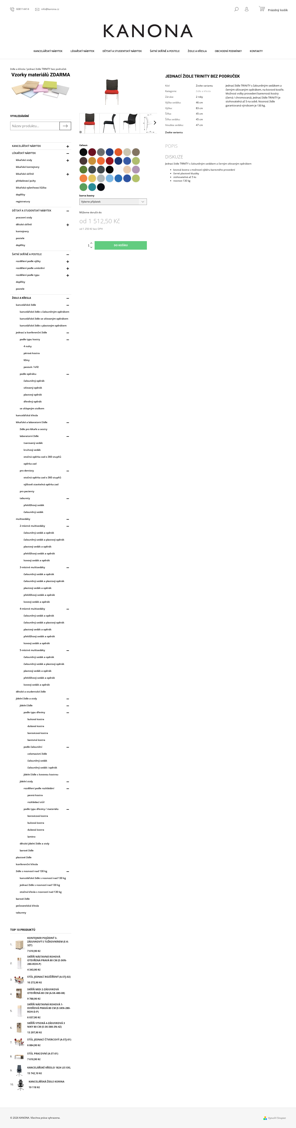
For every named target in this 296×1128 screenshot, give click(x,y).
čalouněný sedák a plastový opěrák (44, 539)
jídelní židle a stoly (26, 698)
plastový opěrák (33, 394)
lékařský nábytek (24, 153)
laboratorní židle (29, 436)
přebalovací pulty (26, 180)
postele (20, 238)
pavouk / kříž (31, 367)
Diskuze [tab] (174, 156)
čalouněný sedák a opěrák (39, 532)
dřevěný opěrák (33, 401)
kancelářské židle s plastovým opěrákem (43, 325)
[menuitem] (48, 51)
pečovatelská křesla (27, 905)
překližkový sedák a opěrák (39, 553)
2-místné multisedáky (32, 526)
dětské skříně (24, 224)
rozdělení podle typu (27, 275)
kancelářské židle (26, 305)
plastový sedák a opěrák (37, 546)
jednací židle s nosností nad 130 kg (40, 885)
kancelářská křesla (27, 415)
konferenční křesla (27, 864)
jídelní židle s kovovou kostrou (41, 774)
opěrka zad (30, 463)
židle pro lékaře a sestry (33, 429)
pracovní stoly (24, 217)
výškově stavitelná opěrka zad (41, 484)
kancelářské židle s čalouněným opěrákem (44, 311)
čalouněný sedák (33, 512)
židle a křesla (21, 298)
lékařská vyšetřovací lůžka (31, 187)
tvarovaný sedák (33, 443)
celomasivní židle (37, 753)
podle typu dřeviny (34, 712)
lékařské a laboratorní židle (31, 422)
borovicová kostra (37, 733)
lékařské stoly (24, 160)
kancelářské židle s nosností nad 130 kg (43, 878)
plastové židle (24, 857)
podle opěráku (28, 374)
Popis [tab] (171, 145)
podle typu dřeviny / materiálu (41, 809)
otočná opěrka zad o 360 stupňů (42, 456)
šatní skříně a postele (27, 254)
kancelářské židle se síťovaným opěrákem (44, 318)
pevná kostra (35, 795)
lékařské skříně (25, 174)
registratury (23, 201)
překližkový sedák (34, 505)
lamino (31, 836)
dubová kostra (35, 726)
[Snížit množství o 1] (91, 247)
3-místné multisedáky (32, 567)
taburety (25, 498)
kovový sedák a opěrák (37, 560)
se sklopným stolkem (32, 408)
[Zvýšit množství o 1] (91, 243)
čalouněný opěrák (34, 381)
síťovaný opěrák (33, 387)
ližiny (26, 360)
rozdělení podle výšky (28, 261)
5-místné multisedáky (32, 650)
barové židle (27, 850)
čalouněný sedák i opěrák (42, 767)
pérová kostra (32, 353)
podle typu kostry (30, 339)
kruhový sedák (32, 450)
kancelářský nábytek (26, 146)
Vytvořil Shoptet (277, 1118)
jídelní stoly (26, 781)
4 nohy (28, 346)
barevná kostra (36, 740)
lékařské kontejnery (27, 167)
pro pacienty (27, 491)
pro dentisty (27, 470)
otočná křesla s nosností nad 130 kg (41, 892)
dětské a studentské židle (31, 691)
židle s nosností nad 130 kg (31, 871)
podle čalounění (33, 747)
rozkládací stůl (35, 802)
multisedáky (23, 519)
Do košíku (121, 245)
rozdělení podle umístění (30, 268)
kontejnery (22, 231)
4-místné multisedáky (32, 608)
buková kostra (35, 719)
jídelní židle (26, 705)
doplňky (20, 194)
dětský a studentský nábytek (31, 210)
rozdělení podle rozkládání (39, 788)
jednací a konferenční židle (31, 332)
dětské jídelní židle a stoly (34, 843)
